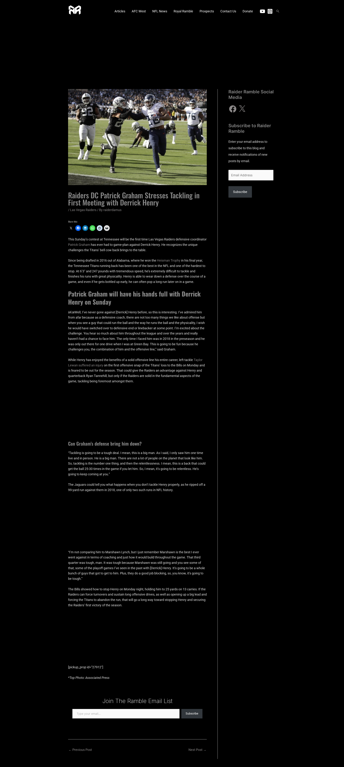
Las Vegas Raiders (83, 210)
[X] (242, 109)
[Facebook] (232, 109)
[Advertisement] (172, 49)
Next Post (197, 750)
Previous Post (80, 750)
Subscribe (192, 713)
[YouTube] (262, 11)
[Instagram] (270, 11)
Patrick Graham (79, 245)
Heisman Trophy (168, 260)
